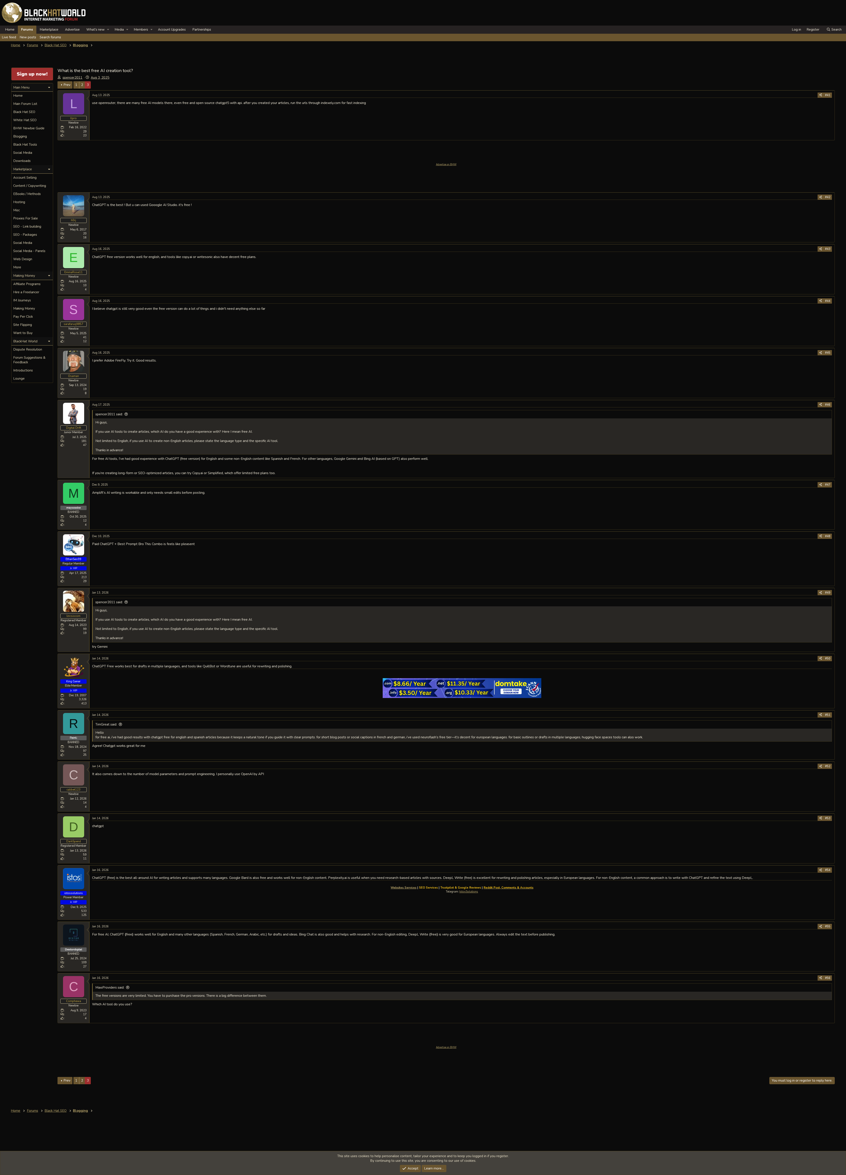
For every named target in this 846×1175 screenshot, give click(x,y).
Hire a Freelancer (26, 292)
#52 (827, 766)
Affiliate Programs (27, 284)
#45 (827, 353)
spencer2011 (72, 77)
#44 (827, 301)
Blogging (20, 136)
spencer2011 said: (109, 414)
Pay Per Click (23, 316)
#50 (827, 659)
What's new (95, 29)
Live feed (9, 37)
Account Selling (25, 177)
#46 (827, 405)
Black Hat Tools (25, 144)
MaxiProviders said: (109, 987)
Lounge (19, 378)
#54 (827, 870)
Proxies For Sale (25, 218)
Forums (27, 29)
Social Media (22, 152)
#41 (827, 95)
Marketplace (49, 29)
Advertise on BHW (446, 164)
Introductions (23, 370)
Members (141, 29)
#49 (827, 593)
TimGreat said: (106, 724)
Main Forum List (25, 104)
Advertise (72, 29)
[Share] (821, 95)
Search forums (50, 37)
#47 (827, 485)
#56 (827, 978)
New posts (28, 37)
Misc (16, 210)
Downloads (22, 161)
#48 (827, 536)
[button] (108, 30)
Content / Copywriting (29, 186)
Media (119, 29)
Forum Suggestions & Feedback (29, 359)
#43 (827, 249)
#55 (827, 926)
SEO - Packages (25, 234)
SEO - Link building (27, 226)
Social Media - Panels (29, 251)
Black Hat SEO (24, 112)
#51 (827, 715)
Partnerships (201, 29)
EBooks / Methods (27, 194)
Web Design (22, 259)
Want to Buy (23, 333)
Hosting (19, 202)
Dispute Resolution (27, 349)
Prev (66, 85)
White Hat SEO (25, 120)
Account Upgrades (172, 29)
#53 (827, 818)
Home (10, 29)
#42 (827, 197)
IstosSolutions (468, 892)
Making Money (24, 308)
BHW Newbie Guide (29, 128)
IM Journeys (22, 300)
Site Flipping (22, 325)
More (17, 267)
